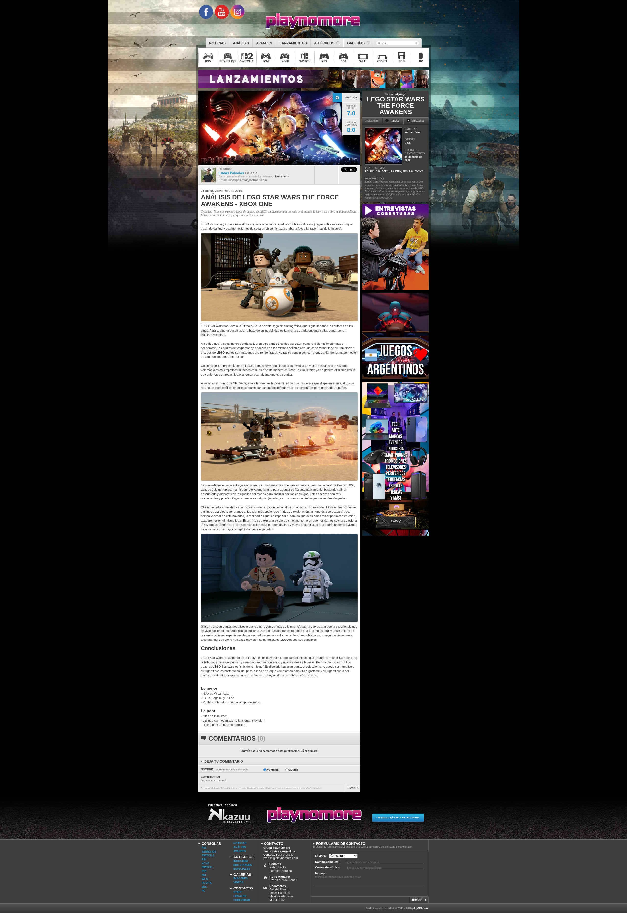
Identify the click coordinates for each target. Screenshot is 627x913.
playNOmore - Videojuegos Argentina (313, 21)
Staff (237, 892)
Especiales (241, 868)
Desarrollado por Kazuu (229, 816)
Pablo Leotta (277, 867)
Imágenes (240, 878)
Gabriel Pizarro (279, 889)
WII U (205, 878)
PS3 (204, 871)
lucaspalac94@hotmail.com (247, 180)
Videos (238, 882)
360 (204, 875)
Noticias (239, 843)
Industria (240, 860)
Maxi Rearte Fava (281, 896)
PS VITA (207, 882)
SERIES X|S (209, 851)
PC (203, 890)
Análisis (239, 847)
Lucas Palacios (279, 893)
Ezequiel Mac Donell (283, 880)
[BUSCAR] (416, 43)
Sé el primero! (310, 750)
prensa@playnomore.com (280, 858)
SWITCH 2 (208, 855)
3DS (204, 886)
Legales (239, 896)
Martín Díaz (277, 899)
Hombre (272, 769)
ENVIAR (353, 787)
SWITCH (207, 867)
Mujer (293, 769)
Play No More (313, 816)
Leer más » (282, 176)
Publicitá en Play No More (398, 816)
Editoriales (242, 864)
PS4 (204, 859)
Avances (239, 851)
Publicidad (241, 900)
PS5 (204, 847)
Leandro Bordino (280, 871)
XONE (205, 863)
